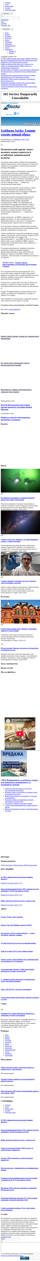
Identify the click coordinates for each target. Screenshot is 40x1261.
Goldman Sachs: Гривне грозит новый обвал (18, 132)
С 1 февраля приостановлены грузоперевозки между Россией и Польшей (18, 980)
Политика (8, 44)
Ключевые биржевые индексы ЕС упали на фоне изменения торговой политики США (18, 84)
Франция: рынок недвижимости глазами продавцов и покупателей (19, 800)
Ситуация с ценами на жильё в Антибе (18, 803)
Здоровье (8, 36)
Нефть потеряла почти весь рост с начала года (17, 64)
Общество (8, 42)
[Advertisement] (20, 834)
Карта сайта (9, 6)
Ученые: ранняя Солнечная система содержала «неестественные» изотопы (18, 582)
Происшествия (10, 46)
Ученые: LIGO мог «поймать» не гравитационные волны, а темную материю (19, 540)
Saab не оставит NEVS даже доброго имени (17, 951)
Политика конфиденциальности (12, 1255)
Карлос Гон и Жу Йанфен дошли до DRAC (16, 925)
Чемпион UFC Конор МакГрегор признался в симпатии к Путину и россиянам (18, 1014)
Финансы (12, 51)
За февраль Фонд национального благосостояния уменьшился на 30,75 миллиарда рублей (18, 76)
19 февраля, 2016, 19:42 (21, 139)
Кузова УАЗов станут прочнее (12, 917)
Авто (7, 33)
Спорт (7, 47)
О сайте (7, 8)
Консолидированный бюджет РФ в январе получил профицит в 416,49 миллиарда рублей (19, 61)
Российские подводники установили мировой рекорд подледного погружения (17, 499)
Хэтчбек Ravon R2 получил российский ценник (18, 943)
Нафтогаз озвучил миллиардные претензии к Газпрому (15, 418)
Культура (8, 38)
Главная (7, 2)
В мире (7, 34)
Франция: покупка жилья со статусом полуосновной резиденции (18, 789)
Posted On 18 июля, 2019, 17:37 (11, 883)
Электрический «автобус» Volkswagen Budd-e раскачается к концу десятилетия (17, 970)
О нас (7, 4)
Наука (7, 40)
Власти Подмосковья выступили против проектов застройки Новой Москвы (16, 407)
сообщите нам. (6, 1237)
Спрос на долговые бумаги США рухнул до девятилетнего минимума (16, 67)
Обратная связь (10, 10)
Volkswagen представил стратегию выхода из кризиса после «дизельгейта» (17, 1068)
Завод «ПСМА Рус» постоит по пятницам (16, 989)
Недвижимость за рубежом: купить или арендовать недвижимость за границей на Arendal (19, 782)
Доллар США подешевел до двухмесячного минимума (20, 70)
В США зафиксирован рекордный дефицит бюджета (19, 58)
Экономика (9, 49)
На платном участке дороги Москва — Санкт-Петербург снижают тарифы (18, 934)
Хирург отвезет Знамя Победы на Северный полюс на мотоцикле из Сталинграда (20, 960)
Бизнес (11, 53)
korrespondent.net (14, 309)
